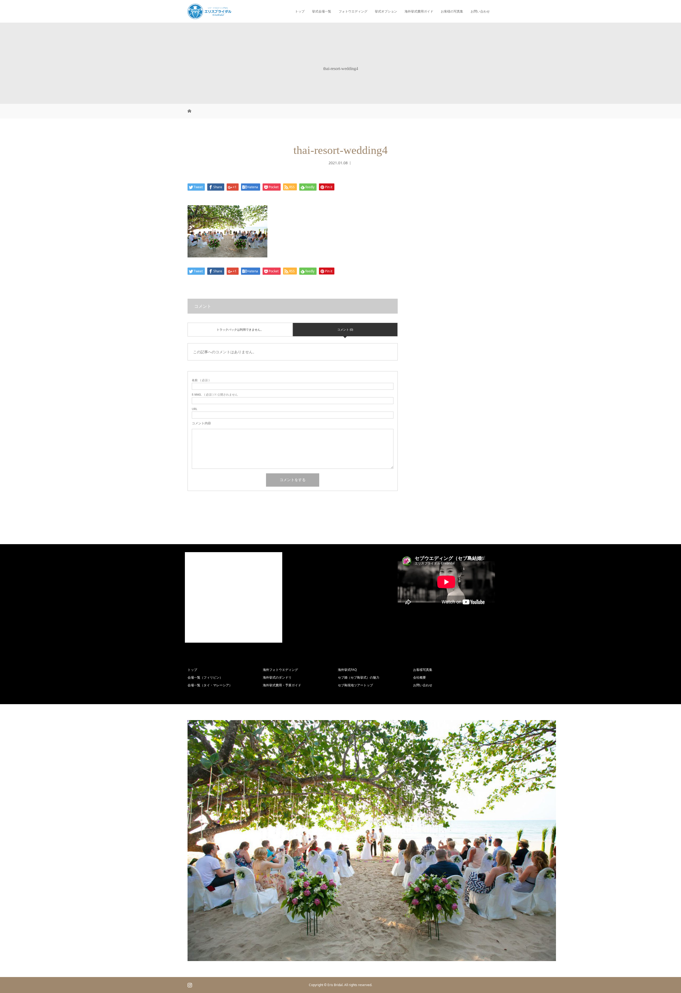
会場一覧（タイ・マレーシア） (210, 685)
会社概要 (419, 677)
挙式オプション (386, 11)
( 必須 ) (200, 380)
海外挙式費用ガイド (419, 11)
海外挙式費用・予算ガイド (282, 685)
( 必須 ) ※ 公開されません (215, 394)
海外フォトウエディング (280, 669)
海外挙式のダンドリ (277, 677)
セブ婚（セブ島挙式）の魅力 (358, 677)
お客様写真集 (422, 669)
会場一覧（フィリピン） (205, 677)
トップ (300, 11)
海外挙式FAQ (347, 669)
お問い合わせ (480, 11)
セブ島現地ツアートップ (355, 685)
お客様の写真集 (452, 11)
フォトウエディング (353, 11)
